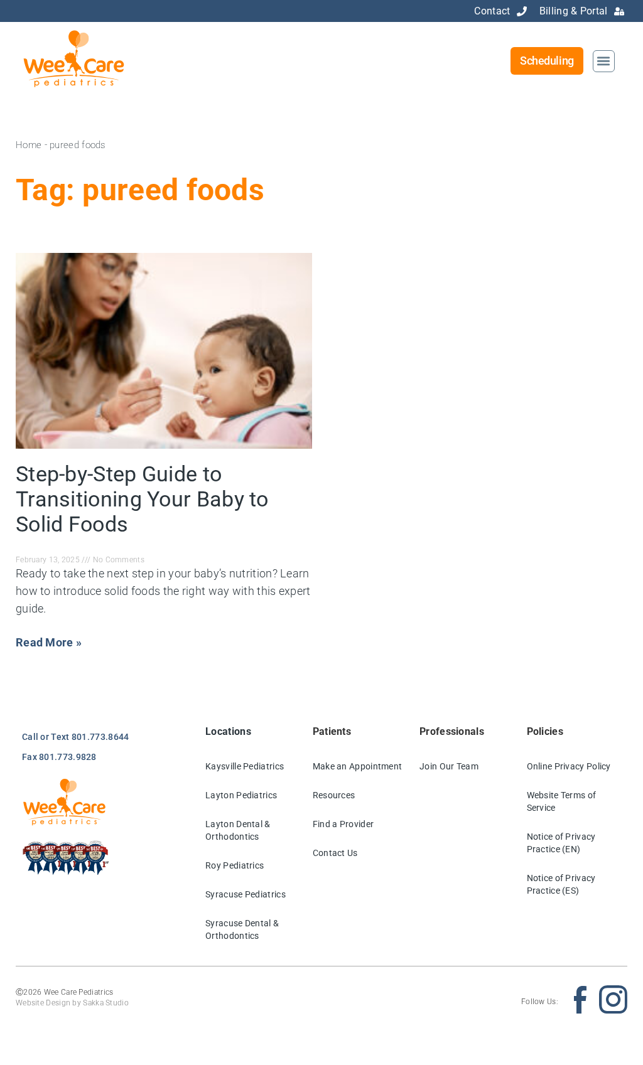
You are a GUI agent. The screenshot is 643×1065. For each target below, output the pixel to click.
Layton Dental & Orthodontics (238, 830)
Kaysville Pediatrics (244, 766)
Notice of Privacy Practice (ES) (561, 884)
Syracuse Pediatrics (245, 894)
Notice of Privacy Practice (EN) (561, 843)
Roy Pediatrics (234, 865)
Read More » (49, 642)
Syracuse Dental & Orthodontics (242, 929)
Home (28, 145)
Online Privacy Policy (569, 766)
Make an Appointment (358, 766)
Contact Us (335, 853)
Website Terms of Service (562, 801)
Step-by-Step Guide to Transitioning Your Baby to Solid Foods (142, 499)
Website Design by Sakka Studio (72, 1002)
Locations (228, 731)
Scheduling (547, 60)
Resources (334, 795)
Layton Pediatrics (241, 795)
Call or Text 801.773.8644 (75, 737)
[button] (604, 61)
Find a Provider (343, 824)
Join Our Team (448, 766)
